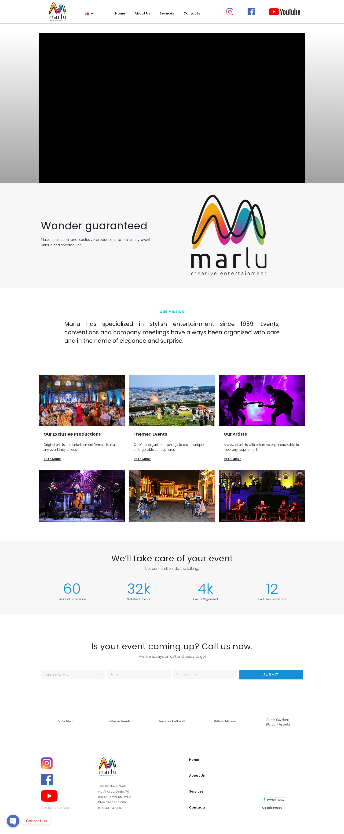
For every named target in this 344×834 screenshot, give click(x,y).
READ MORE (52, 459)
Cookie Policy (272, 807)
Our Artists (235, 434)
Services (196, 791)
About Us (197, 775)
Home (194, 759)
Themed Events (150, 434)
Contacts (197, 807)
